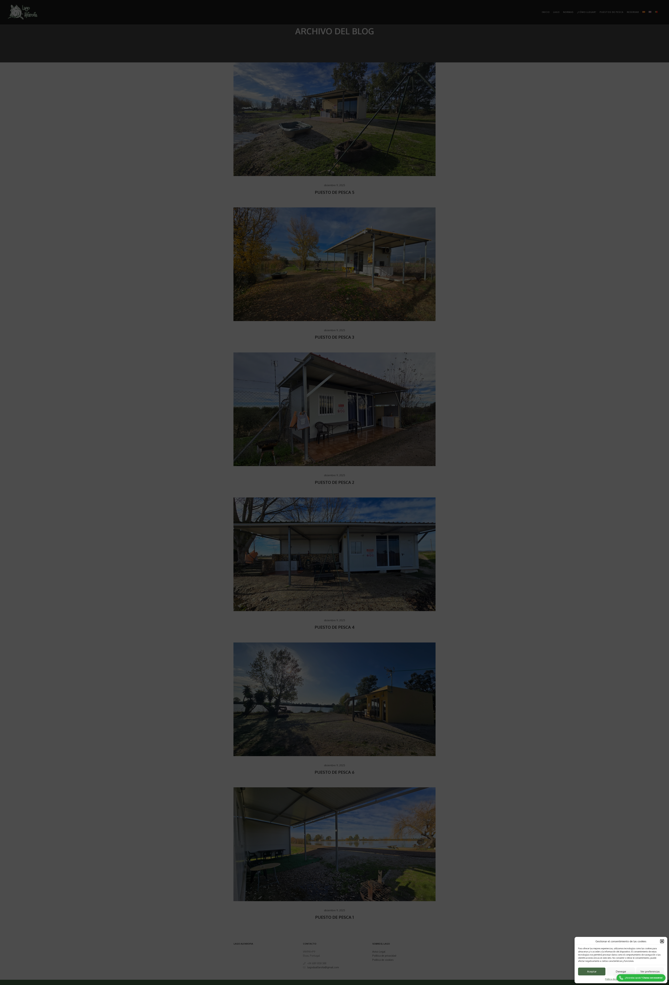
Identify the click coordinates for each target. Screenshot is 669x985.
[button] (662, 941)
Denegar (621, 971)
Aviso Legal (633, 979)
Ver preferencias (650, 971)
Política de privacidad (615, 979)
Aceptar (592, 971)
